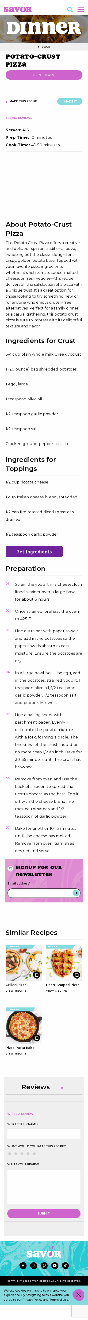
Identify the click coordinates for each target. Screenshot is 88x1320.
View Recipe (16, 990)
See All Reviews (19, 117)
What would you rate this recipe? (36, 1146)
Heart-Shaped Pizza (63, 985)
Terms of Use (58, 1299)
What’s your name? (22, 1124)
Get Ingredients (34, 551)
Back (45, 46)
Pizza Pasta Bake (20, 1048)
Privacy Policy (32, 1299)
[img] (44, 186)
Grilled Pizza (16, 985)
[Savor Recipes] (18, 7)
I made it (70, 101)
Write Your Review (23, 1164)
